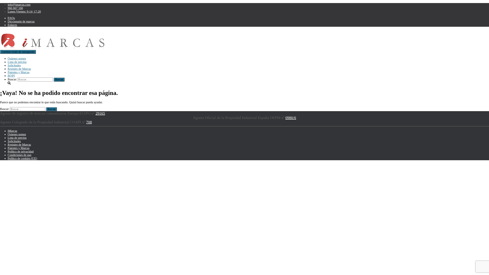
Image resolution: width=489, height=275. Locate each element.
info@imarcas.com (19, 4)
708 (89, 122)
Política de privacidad (21, 151)
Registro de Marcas (19, 68)
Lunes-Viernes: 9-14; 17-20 (24, 11)
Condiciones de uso (19, 155)
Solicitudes (14, 65)
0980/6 (290, 118)
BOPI (11, 75)
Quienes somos (17, 58)
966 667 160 (15, 8)
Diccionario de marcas (21, 21)
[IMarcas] (54, 48)
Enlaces (12, 25)
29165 (100, 113)
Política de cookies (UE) (22, 158)
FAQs (11, 18)
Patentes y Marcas (18, 72)
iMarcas (12, 131)
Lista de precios (17, 62)
